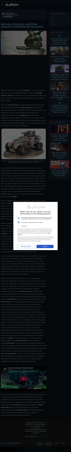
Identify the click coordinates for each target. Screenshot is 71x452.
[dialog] (35, 226)
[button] (35, 226)
